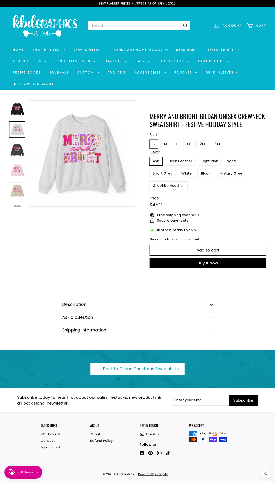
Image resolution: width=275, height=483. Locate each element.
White (186, 173)
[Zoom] (82, 153)
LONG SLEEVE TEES (73, 61)
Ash (156, 161)
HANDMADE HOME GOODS (139, 50)
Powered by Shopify (153, 474)
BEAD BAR (186, 50)
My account (50, 447)
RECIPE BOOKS (27, 72)
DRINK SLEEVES (220, 72)
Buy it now (208, 263)
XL (189, 143)
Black (206, 173)
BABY (141, 61)
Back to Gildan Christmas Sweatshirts (140, 368)
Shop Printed (46, 50)
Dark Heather (180, 161)
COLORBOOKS (212, 61)
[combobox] (139, 25)
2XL (203, 143)
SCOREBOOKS (172, 61)
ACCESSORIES (149, 72)
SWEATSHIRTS (222, 50)
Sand (231, 161)
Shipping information (84, 330)
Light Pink (210, 161)
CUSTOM (86, 72)
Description (74, 304)
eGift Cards (50, 434)
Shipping (156, 239)
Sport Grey (162, 173)
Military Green (232, 173)
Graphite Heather (168, 185)
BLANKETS (114, 61)
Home (18, 50)
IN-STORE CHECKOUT (33, 84)
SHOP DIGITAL (87, 50)
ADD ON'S (116, 72)
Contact (48, 440)
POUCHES (184, 72)
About (95, 434)
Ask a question (77, 317)
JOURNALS (59, 72)
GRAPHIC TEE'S (28, 61)
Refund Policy (101, 440)
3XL (217, 143)
